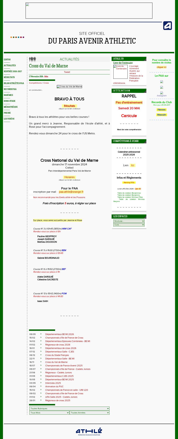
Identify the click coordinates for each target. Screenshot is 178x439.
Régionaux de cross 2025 (57, 400)
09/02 (32, 393)
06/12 (32, 355)
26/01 (32, 400)
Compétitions (35, 83)
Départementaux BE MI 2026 (59, 334)
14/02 (32, 341)
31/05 (32, 376)
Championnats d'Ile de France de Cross (64, 337)
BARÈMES (8, 95)
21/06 (32, 372)
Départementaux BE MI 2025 (59, 379)
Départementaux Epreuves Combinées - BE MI (67, 341)
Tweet (67, 72)
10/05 (32, 379)
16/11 (31, 362)
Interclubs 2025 (53, 383)
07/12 (32, 351)
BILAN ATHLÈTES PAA (14, 83)
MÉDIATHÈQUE (11, 107)
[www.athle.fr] (167, 29)
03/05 (32, 383)
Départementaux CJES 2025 (59, 376)
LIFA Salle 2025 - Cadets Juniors (61, 397)
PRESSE (7, 113)
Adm (46, 77)
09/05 (32, 334)
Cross (46, 83)
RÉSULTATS (9, 77)
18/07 (32, 365)
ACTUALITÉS (10, 65)
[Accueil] (17, 37)
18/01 (32, 348)
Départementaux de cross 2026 (60, 348)
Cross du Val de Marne (56, 362)
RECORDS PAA (10, 89)
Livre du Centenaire (123, 63)
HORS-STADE (9, 101)
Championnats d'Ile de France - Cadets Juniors (67, 369)
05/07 (32, 369)
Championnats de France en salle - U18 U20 (66, 390)
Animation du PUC (54, 386)
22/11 (32, 358)
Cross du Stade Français (57, 355)
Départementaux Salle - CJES (59, 351)
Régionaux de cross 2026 (57, 344)
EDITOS (7, 60)
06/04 (32, 386)
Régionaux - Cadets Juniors (58, 372)
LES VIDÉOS (9, 119)
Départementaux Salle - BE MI (59, 358)
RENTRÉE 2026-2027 (13, 71)
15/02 (32, 337)
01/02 (32, 344)
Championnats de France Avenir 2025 (64, 365)
